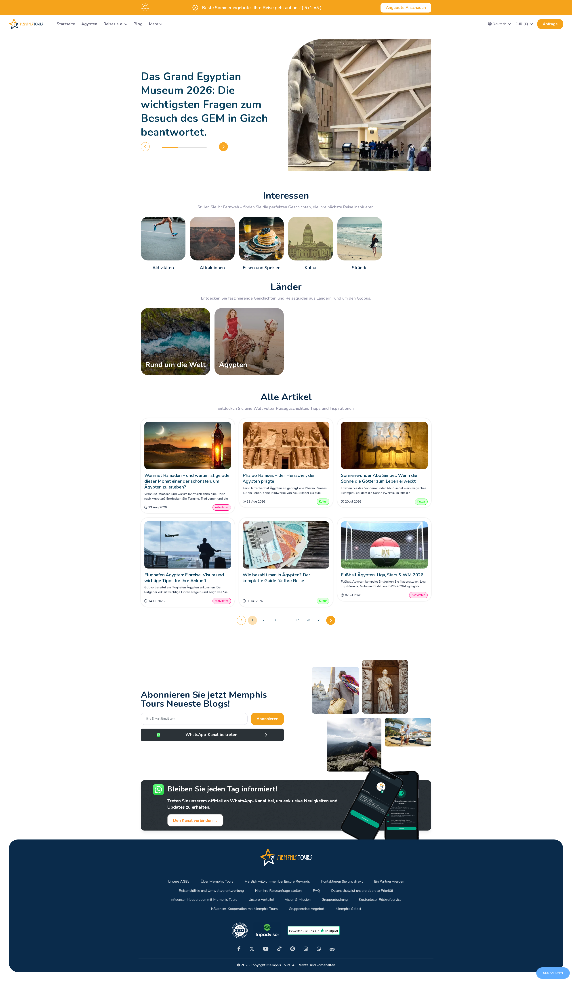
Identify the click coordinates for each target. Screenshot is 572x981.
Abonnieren (267, 718)
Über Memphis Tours (217, 881)
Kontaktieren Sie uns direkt (342, 881)
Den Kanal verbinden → (195, 820)
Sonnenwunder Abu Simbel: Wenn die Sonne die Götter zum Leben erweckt (379, 478)
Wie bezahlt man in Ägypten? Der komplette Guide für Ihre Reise (276, 578)
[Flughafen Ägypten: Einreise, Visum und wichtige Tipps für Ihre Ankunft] (187, 545)
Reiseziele (113, 24)
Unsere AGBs (178, 881)
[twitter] (251, 948)
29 (319, 620)
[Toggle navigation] (48, 24)
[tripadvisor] (332, 949)
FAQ (316, 890)
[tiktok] (279, 948)
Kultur (323, 502)
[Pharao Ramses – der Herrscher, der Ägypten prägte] (286, 445)
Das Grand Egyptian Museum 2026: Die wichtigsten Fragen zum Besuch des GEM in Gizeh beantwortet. (204, 104)
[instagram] (306, 948)
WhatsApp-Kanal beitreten (211, 734)
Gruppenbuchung (335, 899)
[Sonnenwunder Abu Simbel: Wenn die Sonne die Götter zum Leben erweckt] (384, 445)
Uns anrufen (553, 973)
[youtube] (266, 948)
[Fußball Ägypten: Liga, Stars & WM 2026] (384, 545)
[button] (499, 23)
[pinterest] (292, 948)
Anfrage (550, 24)
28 (308, 620)
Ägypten (89, 24)
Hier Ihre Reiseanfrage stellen (278, 890)
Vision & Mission (298, 899)
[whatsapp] (319, 948)
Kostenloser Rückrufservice (380, 899)
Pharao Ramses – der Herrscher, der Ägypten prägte (279, 478)
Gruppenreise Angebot (306, 909)
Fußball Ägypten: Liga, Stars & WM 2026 (382, 575)
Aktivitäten (222, 507)
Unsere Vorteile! (261, 899)
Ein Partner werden (389, 881)
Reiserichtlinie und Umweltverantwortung (211, 890)
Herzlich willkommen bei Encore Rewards (277, 881)
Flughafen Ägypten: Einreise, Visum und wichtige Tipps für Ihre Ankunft (184, 578)
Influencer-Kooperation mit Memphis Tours (203, 899)
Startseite (66, 24)
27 (297, 620)
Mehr (153, 24)
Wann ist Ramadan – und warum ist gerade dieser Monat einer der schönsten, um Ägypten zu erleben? (186, 481)
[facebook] (239, 948)
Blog (138, 24)
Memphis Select (348, 909)
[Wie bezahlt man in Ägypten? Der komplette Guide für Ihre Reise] (286, 545)
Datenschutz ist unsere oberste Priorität (362, 890)
